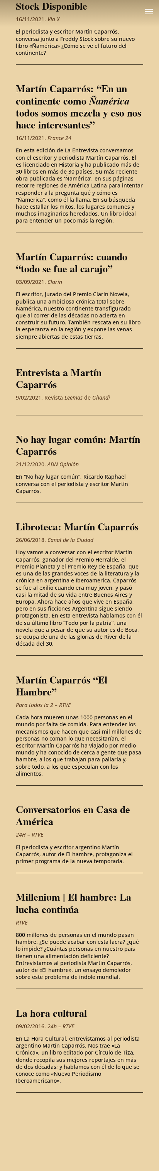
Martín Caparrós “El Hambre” (61, 685)
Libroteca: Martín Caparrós (77, 526)
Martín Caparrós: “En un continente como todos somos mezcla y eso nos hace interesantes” (78, 106)
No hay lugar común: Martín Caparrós (78, 445)
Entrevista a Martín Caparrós (58, 378)
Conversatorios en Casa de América (73, 815)
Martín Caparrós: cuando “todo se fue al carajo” (71, 262)
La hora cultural (51, 1013)
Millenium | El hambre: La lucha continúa (73, 902)
